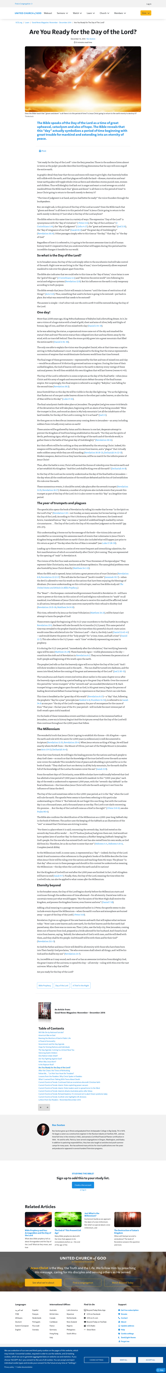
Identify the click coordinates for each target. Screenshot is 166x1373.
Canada (52, 1318)
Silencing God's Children (48, 1053)
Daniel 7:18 (107, 902)
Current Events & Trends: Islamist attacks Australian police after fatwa (65, 1091)
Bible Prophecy (45, 985)
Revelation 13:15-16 (47, 607)
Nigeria (69, 1325)
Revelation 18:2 (61, 386)
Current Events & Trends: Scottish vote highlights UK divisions (62, 1097)
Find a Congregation (23, 3)
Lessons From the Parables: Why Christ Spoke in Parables (60, 1076)
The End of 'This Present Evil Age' (68, 1231)
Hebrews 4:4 (101, 843)
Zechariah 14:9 (118, 468)
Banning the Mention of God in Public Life (55, 1038)
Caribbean (53, 1322)
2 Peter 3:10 (78, 914)
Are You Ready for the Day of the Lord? (54, 1067)
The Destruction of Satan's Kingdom (126, 1231)
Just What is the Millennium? (91, 1214)
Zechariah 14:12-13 (113, 452)
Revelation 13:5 (44, 625)
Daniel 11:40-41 (120, 632)
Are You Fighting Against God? (50, 1058)
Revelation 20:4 (71, 742)
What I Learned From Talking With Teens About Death (59, 1079)
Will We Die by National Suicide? (51, 1032)
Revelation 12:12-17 (50, 577)
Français (35, 1314)
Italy (51, 1337)
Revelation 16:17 (50, 490)
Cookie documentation (24, 1367)
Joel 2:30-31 (119, 671)
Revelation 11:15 (55, 742)
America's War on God (47, 1035)
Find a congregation (83, 1282)
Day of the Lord (61, 985)
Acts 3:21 (50, 293)
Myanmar (70, 1314)
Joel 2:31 (121, 226)
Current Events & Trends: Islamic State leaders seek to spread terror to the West (69, 1088)
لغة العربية (19, 1310)
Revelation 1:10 (60, 512)
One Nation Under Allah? (48, 1055)
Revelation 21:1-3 (46, 941)
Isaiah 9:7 (58, 875)
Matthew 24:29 (62, 651)
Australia (53, 1310)
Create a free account (83, 1185)
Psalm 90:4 (42, 811)
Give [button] (144, 12)
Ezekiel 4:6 (84, 699)
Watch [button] (76, 13)
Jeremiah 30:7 (111, 577)
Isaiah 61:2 (76, 229)
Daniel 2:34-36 (61, 341)
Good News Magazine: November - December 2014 (51, 22)
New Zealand (72, 1322)
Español (35, 1310)
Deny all (123, 1360)
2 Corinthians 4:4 (66, 277)
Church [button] (103, 13)
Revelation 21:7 (72, 953)
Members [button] (118, 13)
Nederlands (36, 1318)
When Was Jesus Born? (47, 1061)
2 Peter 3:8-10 (113, 808)
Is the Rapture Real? (46, 1064)
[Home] (28, 13)
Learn (27, 22)
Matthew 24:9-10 (65, 607)
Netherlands (71, 1318)
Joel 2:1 (102, 414)
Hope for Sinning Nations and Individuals (54, 1047)
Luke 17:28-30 (108, 543)
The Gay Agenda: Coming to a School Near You (56, 1050)
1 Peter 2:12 (83, 222)
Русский (35, 1325)
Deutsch (18, 1322)
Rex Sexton (91, 39)
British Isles (54, 1314)
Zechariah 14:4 (59, 749)
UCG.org (19, 22)
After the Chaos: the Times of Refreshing (54, 1070)
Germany (53, 1329)
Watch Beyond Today (122, 1282)
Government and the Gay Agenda (51, 1044)
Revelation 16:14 (46, 233)
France (52, 1325)
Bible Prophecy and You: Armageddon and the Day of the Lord (38, 1233)
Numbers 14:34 (98, 699)
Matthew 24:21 (97, 612)
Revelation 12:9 (72, 281)
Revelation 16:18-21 (93, 452)
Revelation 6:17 (95, 696)
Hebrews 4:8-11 (115, 843)
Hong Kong (54, 1333)
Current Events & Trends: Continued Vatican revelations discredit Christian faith (69, 1082)
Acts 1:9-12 (46, 749)
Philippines (71, 1329)
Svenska (35, 1329)
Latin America (72, 1310)
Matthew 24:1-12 (81, 568)
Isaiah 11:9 (101, 768)
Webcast (48, 13)
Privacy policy (9, 1367)
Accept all (150, 1360)
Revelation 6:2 (83, 655)
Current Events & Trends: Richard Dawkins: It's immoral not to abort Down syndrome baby (73, 1094)
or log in (83, 1190)
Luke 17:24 (68, 398)
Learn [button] (89, 13)
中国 (17, 1314)
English (18, 1329)
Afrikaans (18, 1318)
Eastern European (22, 1325)
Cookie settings (96, 1360)
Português (36, 1322)
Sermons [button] (61, 13)
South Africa (71, 1333)
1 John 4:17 (82, 226)
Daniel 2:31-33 (95, 325)
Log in (149, 4)
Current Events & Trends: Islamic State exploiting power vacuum (63, 1085)
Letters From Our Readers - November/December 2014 (60, 1099)
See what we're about (43, 1282)
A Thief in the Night (81, 985)
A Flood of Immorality (47, 1041)
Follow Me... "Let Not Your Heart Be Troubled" (56, 1073)
